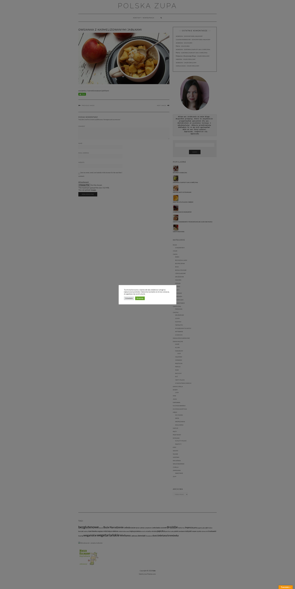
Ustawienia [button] (129, 298)
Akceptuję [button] (140, 298)
